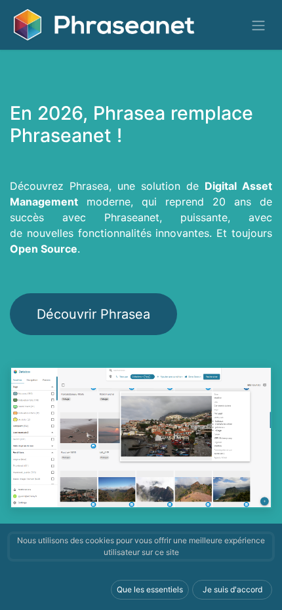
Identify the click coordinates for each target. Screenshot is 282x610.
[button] (150, 590)
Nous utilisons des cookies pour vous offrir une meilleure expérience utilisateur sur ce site (141, 546)
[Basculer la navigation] (258, 24)
